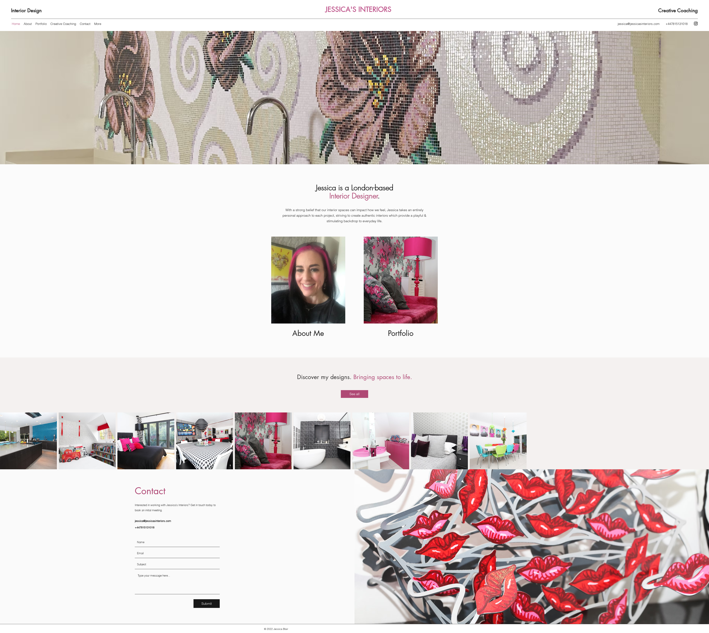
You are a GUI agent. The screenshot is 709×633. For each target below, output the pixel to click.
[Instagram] (695, 23)
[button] (97, 24)
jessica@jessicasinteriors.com (639, 24)
